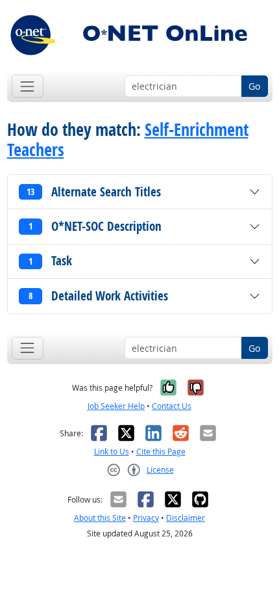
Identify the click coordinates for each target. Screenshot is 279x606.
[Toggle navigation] (27, 86)
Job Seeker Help (116, 406)
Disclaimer (185, 517)
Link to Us (111, 451)
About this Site (100, 517)
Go (254, 86)
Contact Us (171, 406)
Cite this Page (161, 451)
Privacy (146, 517)
